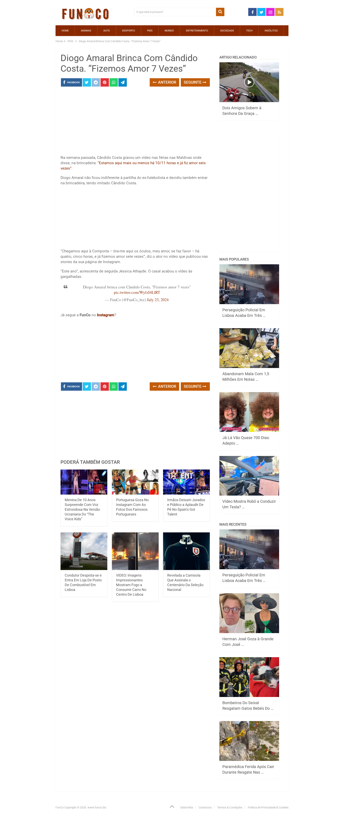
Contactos (205, 807)
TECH (249, 30)
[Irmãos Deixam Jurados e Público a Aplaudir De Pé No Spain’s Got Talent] (186, 482)
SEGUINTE (193, 82)
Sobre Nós (186, 807)
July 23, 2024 (158, 299)
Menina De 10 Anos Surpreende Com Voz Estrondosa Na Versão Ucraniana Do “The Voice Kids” (82, 509)
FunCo (60, 807)
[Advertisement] (135, 122)
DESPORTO (128, 30)
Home (65, 30)
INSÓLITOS (271, 30)
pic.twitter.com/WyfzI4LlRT (137, 292)
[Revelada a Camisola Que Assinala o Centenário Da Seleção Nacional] (186, 551)
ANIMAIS (86, 30)
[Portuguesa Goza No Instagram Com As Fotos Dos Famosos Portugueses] (135, 482)
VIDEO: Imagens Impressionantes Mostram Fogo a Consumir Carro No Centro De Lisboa (131, 584)
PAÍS (149, 30)
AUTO (106, 30)
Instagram (105, 315)
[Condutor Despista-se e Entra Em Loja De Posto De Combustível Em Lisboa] (84, 551)
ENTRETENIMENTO (197, 30)
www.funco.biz (97, 807)
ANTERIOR (166, 82)
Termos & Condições (229, 807)
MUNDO (169, 30)
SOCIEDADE (227, 30)
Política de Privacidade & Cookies (268, 807)
